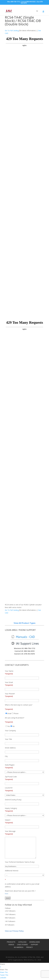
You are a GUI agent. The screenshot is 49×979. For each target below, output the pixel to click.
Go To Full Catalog (12, 30)
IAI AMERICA (18, 947)
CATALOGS (22, 942)
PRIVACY (29, 947)
